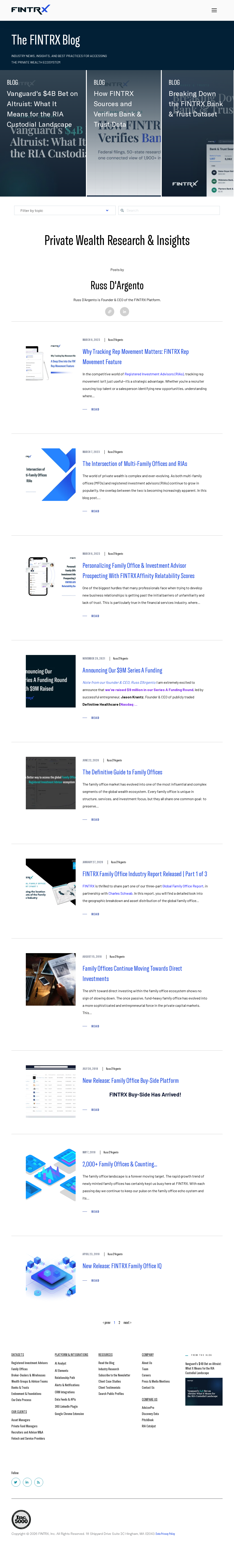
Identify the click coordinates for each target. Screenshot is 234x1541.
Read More (21, 176)
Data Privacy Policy (165, 1534)
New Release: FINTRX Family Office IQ (122, 1265)
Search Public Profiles (111, 1393)
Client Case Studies (109, 1381)
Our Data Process (21, 1399)
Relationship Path (65, 1377)
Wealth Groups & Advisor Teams (29, 1381)
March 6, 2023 (91, 553)
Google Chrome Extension (69, 1413)
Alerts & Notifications (67, 1385)
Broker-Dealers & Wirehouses (28, 1375)
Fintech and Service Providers (28, 1438)
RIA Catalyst (149, 1426)
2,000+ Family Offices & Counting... (119, 1164)
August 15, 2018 (92, 956)
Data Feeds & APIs (65, 1399)
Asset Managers (20, 1419)
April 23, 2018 (91, 1254)
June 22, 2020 (90, 760)
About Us (147, 1362)
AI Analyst (60, 1363)
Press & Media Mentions (156, 1381)
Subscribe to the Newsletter (114, 1375)
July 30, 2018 (90, 1068)
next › (127, 1322)
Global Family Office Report (182, 886)
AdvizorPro (148, 1407)
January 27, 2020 (92, 862)
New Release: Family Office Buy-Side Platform (130, 1080)
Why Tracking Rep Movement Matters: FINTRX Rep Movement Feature (135, 356)
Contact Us (148, 1387)
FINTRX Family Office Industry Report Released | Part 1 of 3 (144, 873)
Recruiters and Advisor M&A (27, 1432)
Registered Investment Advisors (29, 1362)
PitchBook (148, 1419)
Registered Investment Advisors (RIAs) (154, 374)
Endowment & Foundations (26, 1393)
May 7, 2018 (89, 1152)
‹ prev (106, 1322)
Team (145, 1369)
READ (95, 409)
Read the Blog (106, 1362)
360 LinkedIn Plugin (66, 1406)
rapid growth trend (186, 1176)
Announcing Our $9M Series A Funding (122, 670)
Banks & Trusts (20, 1387)
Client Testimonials (109, 1387)
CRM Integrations (65, 1392)
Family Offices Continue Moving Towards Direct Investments (132, 973)
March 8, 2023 (91, 340)
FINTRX (88, 886)
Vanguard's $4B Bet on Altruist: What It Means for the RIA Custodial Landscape (203, 1368)
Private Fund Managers (24, 1426)
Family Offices (19, 1369)
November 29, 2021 (93, 658)
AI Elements (61, 1370)
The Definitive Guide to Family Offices (122, 772)
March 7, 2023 (91, 452)
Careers (146, 1375)
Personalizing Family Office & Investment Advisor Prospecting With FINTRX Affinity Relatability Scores (138, 570)
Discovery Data (150, 1413)
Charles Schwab (121, 893)
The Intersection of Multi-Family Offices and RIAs (134, 463)
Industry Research (108, 1369)
